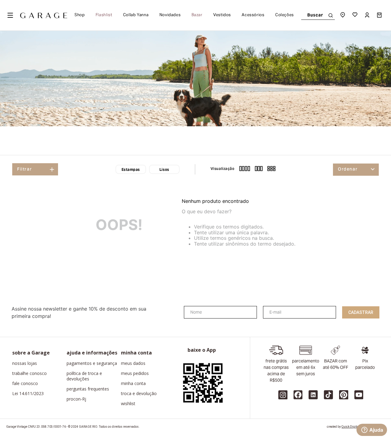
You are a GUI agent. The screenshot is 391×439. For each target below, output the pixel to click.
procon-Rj (76, 399)
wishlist (128, 403)
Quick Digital (350, 426)
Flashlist (104, 15)
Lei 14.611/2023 (28, 393)
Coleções (284, 15)
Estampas (131, 170)
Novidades (170, 15)
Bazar (197, 15)
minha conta (133, 383)
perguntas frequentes (88, 389)
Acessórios (253, 15)
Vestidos (222, 15)
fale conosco (25, 383)
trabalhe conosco (29, 373)
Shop (80, 15)
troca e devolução (139, 393)
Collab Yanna (136, 15)
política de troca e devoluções (84, 376)
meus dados (133, 363)
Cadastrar (360, 312)
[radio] (244, 169)
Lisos (164, 170)
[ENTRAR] (367, 15)
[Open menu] (10, 15)
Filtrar (24, 169)
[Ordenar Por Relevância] (356, 170)
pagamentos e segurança (92, 363)
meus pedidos (135, 373)
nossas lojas (24, 363)
